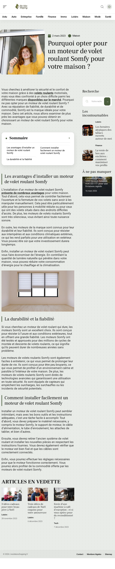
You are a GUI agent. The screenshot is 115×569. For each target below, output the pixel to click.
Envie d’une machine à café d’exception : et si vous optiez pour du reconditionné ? (63, 511)
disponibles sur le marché (44, 100)
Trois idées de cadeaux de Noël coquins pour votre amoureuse (37, 508)
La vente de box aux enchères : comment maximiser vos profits (101, 158)
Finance (98, 145)
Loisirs (4, 514)
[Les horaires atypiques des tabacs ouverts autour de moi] (87, 130)
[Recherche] (102, 6)
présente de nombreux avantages (22, 193)
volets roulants (43, 93)
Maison (76, 35)
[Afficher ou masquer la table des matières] (49, 138)
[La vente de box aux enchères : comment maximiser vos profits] (87, 155)
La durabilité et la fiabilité (19, 159)
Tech (56, 523)
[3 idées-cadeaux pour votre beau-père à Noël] (11, 494)
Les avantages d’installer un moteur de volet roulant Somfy (20, 150)
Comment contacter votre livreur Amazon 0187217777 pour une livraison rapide (96, 182)
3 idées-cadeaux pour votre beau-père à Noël (10, 506)
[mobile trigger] (5, 6)
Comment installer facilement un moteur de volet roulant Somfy (52, 150)
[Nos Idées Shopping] (21, 6)
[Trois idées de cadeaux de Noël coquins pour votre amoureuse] (38, 494)
